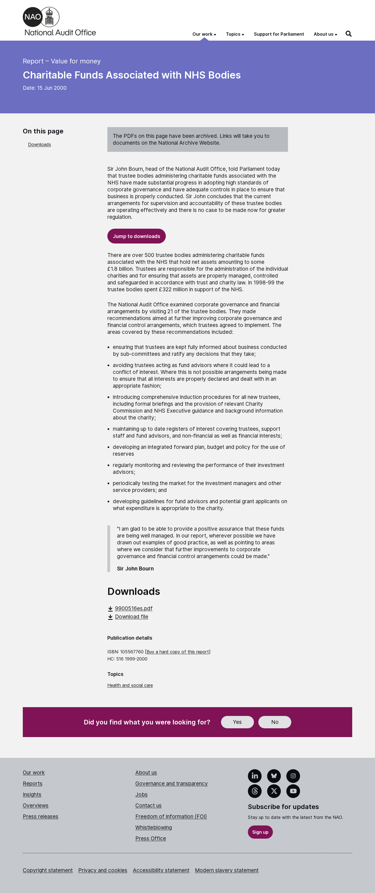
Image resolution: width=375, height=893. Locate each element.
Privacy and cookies (102, 870)
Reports (33, 783)
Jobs (141, 794)
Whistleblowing (153, 827)
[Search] (349, 33)
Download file (131, 617)
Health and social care (130, 685)
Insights (32, 794)
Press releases (40, 816)
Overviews (36, 805)
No (275, 722)
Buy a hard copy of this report (178, 651)
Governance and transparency (171, 783)
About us (146, 772)
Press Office (150, 838)
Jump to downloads (136, 236)
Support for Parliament (279, 34)
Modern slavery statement (227, 870)
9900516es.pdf (134, 608)
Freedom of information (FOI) (171, 816)
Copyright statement (48, 870)
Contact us (148, 805)
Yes (237, 722)
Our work (34, 772)
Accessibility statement (161, 870)
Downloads (39, 144)
